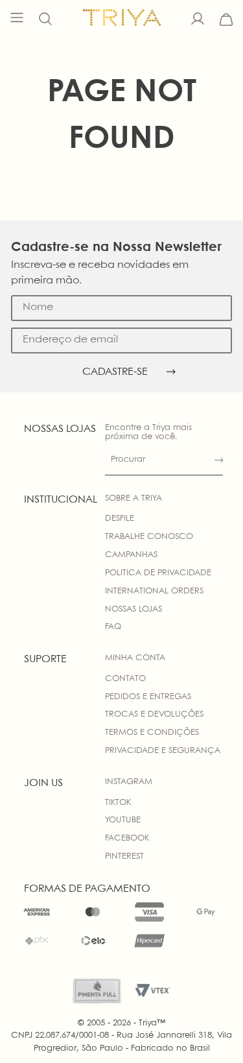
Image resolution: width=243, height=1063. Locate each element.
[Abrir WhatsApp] (210, 1030)
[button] (45, 19)
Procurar (128, 459)
